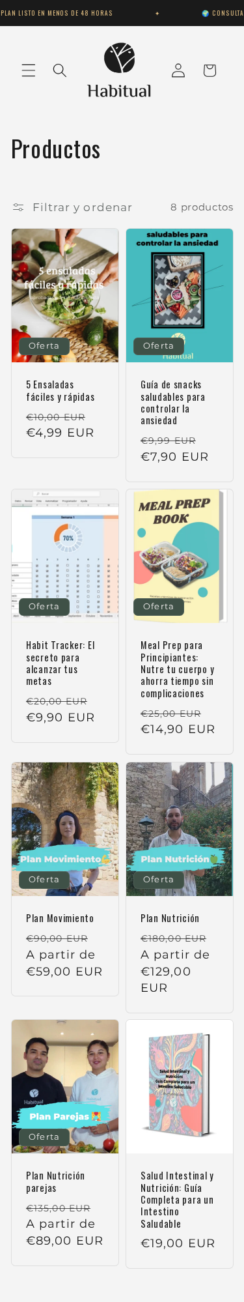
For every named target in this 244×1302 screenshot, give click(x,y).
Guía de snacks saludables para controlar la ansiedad (173, 403)
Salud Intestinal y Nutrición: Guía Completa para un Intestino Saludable (177, 1200)
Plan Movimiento (60, 918)
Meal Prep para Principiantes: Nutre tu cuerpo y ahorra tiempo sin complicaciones (177, 670)
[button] (28, 70)
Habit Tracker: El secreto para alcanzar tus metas (60, 663)
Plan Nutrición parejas (55, 1182)
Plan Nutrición (170, 918)
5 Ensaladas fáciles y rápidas (60, 391)
